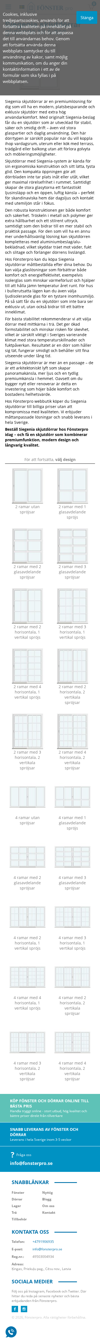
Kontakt (48, 1212)
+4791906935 (43, 1241)
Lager (16, 1205)
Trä (14, 1212)
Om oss (48, 1205)
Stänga (87, 17)
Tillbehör (19, 1219)
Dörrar (17, 1199)
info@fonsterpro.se (31, 1163)
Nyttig (47, 1192)
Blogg (46, 1199)
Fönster (18, 1192)
